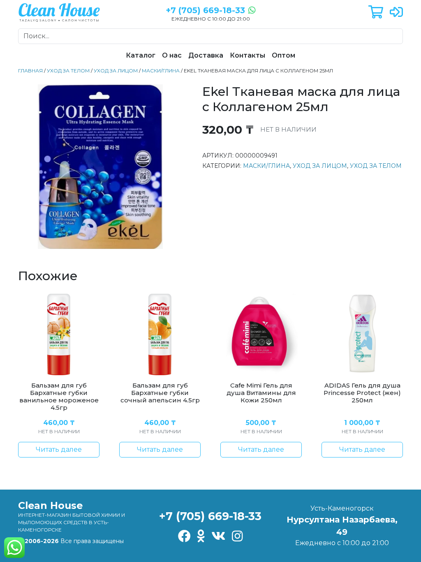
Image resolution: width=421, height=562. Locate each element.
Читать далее (59, 449)
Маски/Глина (161, 70)
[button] (375, 12)
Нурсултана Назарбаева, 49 (342, 526)
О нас (172, 55)
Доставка (205, 55)
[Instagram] (237, 536)
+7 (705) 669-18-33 (210, 516)
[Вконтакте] (218, 536)
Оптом (283, 55)
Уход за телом (68, 70)
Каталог (140, 55)
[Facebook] (184, 536)
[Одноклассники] (201, 536)
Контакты (247, 55)
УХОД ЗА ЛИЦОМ (116, 70)
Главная (30, 70)
